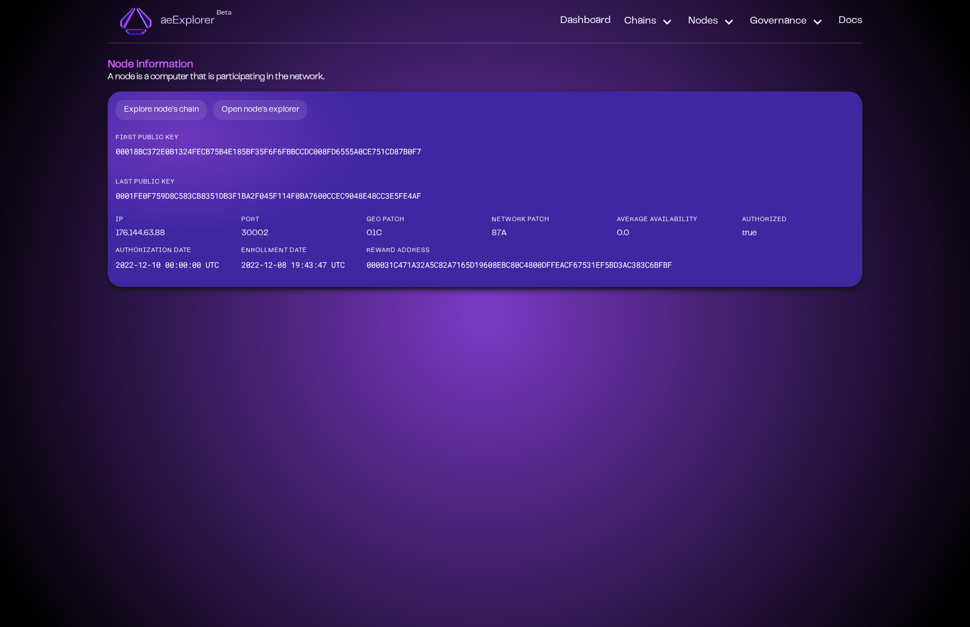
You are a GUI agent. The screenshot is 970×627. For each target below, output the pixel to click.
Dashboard (585, 20)
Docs (850, 20)
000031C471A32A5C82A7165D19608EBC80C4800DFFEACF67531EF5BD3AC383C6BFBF (519, 264)
